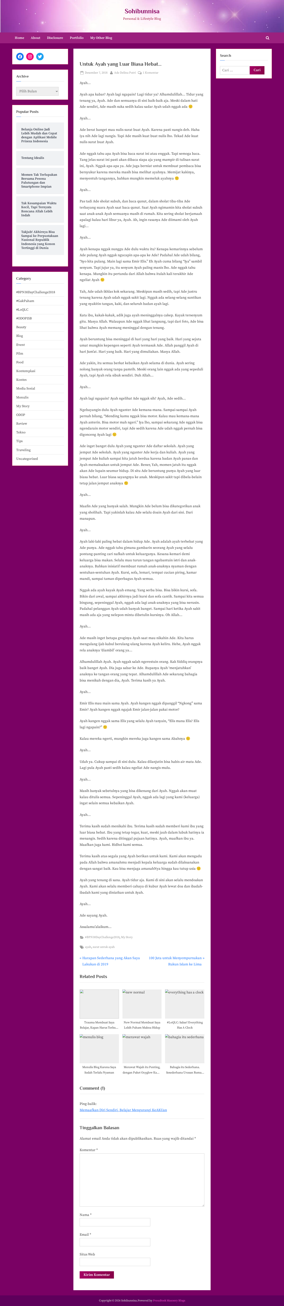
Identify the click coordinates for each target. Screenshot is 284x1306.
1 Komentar (150, 73)
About (35, 38)
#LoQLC (22, 310)
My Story (127, 937)
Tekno (21, 432)
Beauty (21, 327)
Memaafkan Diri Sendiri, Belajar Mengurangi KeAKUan (123, 1110)
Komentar (89, 1150)
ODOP (20, 415)
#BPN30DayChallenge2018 (102, 937)
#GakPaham (25, 301)
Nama (85, 1215)
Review (21, 424)
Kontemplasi (25, 371)
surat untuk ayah (104, 947)
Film (19, 353)
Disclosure (55, 38)
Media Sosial (25, 388)
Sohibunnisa (142, 11)
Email (85, 1234)
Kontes (21, 380)
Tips (19, 441)
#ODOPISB (24, 318)
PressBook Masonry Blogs (169, 1300)
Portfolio (77, 38)
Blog (19, 336)
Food (19, 362)
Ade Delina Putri (125, 73)
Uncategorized (27, 459)
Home (19, 38)
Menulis (22, 397)
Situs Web (87, 1254)
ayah (88, 947)
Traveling (23, 450)
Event (20, 345)
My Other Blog (101, 38)
